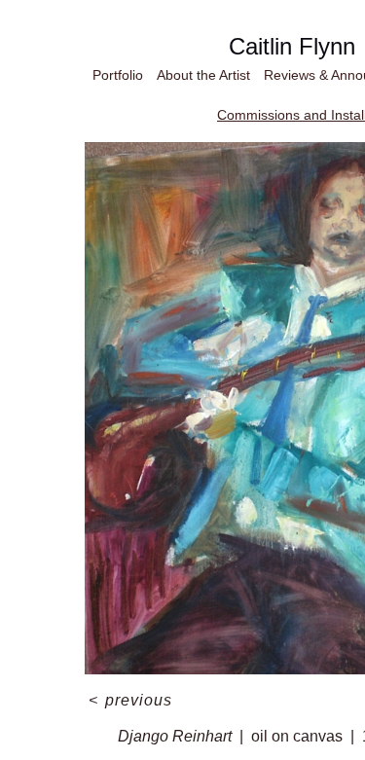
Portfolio (90, 75)
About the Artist (193, 75)
